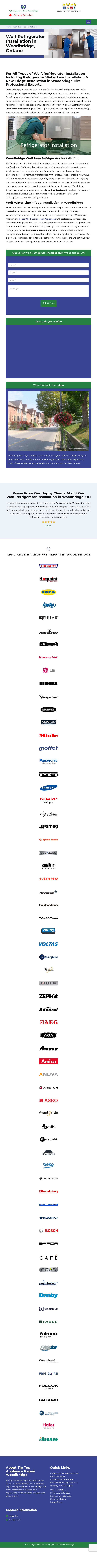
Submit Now (48, 303)
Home (8, 27)
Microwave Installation (60, 1493)
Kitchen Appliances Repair (62, 1479)
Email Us (13, 1516)
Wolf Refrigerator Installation (25, 27)
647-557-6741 (15, 1520)
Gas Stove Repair (57, 1476)
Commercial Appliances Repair (64, 1473)
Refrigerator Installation (60, 1496)
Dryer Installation (58, 1490)
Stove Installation (58, 1499)
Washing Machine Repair (61, 1485)
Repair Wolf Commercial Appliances (37, 219)
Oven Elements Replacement (63, 1482)
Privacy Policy (56, 1502)
